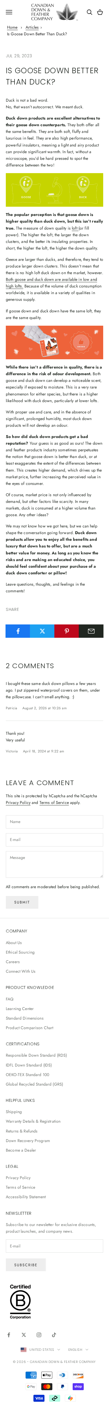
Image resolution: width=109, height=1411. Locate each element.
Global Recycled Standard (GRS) (34, 1084)
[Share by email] (91, 631)
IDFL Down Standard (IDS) (29, 1065)
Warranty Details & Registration (33, 1121)
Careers (13, 962)
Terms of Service (54, 802)
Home (12, 27)
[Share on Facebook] (18, 631)
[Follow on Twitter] (24, 1335)
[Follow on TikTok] (54, 1335)
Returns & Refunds (21, 1131)
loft (75, 228)
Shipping (14, 1112)
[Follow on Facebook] (9, 1335)
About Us (14, 942)
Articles (32, 27)
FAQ (9, 999)
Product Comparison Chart (29, 1028)
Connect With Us (20, 971)
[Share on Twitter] (42, 631)
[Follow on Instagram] (39, 1335)
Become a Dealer (21, 1150)
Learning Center (20, 1008)
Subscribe (25, 1265)
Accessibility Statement (26, 1197)
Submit (22, 902)
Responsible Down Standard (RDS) (36, 1055)
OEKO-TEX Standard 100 (27, 1075)
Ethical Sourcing (20, 952)
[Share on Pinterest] (67, 631)
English (75, 1349)
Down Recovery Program (28, 1141)
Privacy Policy (18, 802)
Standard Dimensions (25, 1018)
